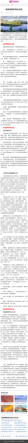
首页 (8, 5)
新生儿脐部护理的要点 (6, 425)
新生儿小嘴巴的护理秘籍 (20, 427)
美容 (12, 5)
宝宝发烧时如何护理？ (6, 427)
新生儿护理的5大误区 (20, 429)
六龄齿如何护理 (5, 423)
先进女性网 (12, 441)
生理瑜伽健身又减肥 (22, 436)
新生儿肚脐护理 (18, 420)
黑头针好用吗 (8, 436)
